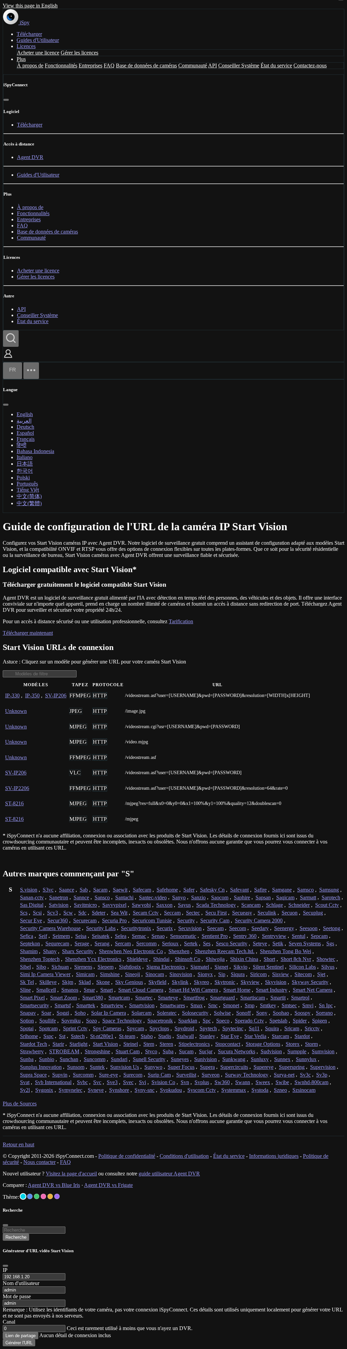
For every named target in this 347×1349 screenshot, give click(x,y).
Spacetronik (160, 1021)
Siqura (238, 974)
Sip (221, 974)
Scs (23, 913)
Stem (148, 1044)
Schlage (274, 905)
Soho (80, 1013)
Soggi (63, 1013)
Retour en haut (18, 1144)
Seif (43, 936)
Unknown (16, 711)
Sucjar (205, 1051)
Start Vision (105, 1044)
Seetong (331, 928)
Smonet (231, 1005)
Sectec (193, 913)
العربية (24, 421)
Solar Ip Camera (108, 1013)
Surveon (211, 1075)
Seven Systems (305, 943)
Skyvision (275, 982)
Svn (185, 1082)
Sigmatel (199, 967)
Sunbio (46, 1059)
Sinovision (180, 974)
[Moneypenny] (43, 1196)
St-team (127, 1036)
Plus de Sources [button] (20, 1103)
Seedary (260, 928)
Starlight (78, 1044)
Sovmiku (71, 1021)
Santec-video (153, 897)
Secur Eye (31, 920)
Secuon (290, 913)
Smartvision (142, 1005)
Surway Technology (246, 1075)
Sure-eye (108, 1075)
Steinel (130, 1044)
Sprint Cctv (75, 1028)
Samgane (282, 890)
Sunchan (69, 1059)
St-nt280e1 (102, 1036)
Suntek (97, 1067)
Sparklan (187, 1021)
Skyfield (157, 982)
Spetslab (278, 1021)
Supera (207, 1067)
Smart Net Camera (312, 990)
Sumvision (323, 1051)
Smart (106, 990)
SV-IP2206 (17, 788)
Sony (261, 1013)
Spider (300, 1021)
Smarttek (85, 1005)
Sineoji (132, 974)
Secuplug (313, 913)
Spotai (27, 1028)
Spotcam (48, 1028)
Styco (151, 1051)
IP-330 (12, 695)
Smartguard (222, 997)
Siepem (106, 967)
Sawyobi (141, 905)
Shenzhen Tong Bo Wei (285, 951)
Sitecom (303, 974)
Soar (46, 1013)
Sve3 (112, 1082)
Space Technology (122, 1021)
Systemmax (233, 1090)
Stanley (207, 1036)
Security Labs (101, 928)
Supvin (59, 1075)
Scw (68, 913)
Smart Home (236, 990)
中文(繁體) (29, 503)
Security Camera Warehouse (50, 928)
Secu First (216, 913)
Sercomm (146, 943)
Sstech (78, 1036)
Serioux (170, 943)
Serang (102, 943)
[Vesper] (57, 1196)
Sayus (184, 905)
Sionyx (205, 974)
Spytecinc (232, 1028)
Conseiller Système (238, 65)
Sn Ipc (326, 1005)
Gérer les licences (79, 52)
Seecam (215, 928)
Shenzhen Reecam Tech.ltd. (224, 951)
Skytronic (225, 982)
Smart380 (92, 997)
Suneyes (180, 1059)
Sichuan (60, 967)
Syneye (96, 1090)
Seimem (61, 936)
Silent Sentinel (268, 967)
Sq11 (254, 1028)
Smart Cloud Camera (140, 990)
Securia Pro (114, 920)
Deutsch (25, 427)
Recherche (15, 1237)
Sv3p (321, 1075)
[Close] (5, 1266)
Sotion (27, 1021)
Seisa (80, 936)
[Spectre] (23, 1196)
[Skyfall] (36, 1196)
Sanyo (179, 897)
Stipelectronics (194, 1044)
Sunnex (282, 1059)
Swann (242, 1082)
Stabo (147, 1036)
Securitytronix (136, 928)
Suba (168, 1051)
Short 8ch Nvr (296, 959)
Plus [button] (21, 59)
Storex (293, 1044)
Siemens (83, 967)
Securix (165, 928)
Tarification (181, 621)
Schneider (299, 905)
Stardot (302, 1036)
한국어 (25, 471)
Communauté (192, 65)
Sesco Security (231, 943)
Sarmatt (308, 897)
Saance (66, 890)
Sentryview (274, 936)
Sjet (321, 974)
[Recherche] (11, 338)
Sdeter (98, 913)
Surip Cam (159, 1075)
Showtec (326, 959)
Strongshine (97, 1051)
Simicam (85, 974)
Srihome (29, 1036)
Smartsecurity (34, 1005)
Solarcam (141, 1013)
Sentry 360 (245, 936)
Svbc (82, 1082)
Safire (260, 890)
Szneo (280, 1090)
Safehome (167, 890)
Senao (158, 936)
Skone (103, 982)
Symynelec (70, 1090)
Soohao (281, 1013)
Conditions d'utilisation (184, 1156)
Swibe (282, 1082)
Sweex (263, 1082)
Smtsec (289, 1005)
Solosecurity (195, 1013)
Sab (84, 890)
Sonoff (243, 1013)
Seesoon (309, 928)
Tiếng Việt (28, 490)
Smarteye (168, 997)
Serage (82, 943)
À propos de (30, 65)
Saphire (242, 897)
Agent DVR (30, 157)
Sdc (82, 913)
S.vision (28, 890)
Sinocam (154, 974)
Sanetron (58, 897)
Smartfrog (194, 997)
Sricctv (312, 1028)
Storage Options (263, 1044)
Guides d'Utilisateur (38, 40)
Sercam (123, 943)
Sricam (291, 1028)
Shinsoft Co (187, 959)
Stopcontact (227, 1044)
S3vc (48, 890)
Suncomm (94, 1059)
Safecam (142, 890)
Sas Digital (31, 905)
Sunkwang (233, 1059)
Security (186, 920)
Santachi (124, 897)
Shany (50, 951)
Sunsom (75, 1067)
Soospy (302, 1013)
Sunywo (153, 1067)
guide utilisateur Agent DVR (169, 1173)
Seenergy (284, 928)
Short (269, 959)
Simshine (110, 974)
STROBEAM (64, 1051)
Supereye (263, 1067)
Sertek (191, 943)
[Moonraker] (30, 1196)
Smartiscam (252, 997)
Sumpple (296, 1051)
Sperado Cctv (249, 1021)
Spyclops (159, 1028)
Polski (23, 477)
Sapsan (263, 897)
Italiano (25, 457)
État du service (276, 65)
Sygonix (44, 1090)
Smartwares (172, 1005)
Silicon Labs (302, 967)
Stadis (164, 1036)
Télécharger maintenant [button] (28, 633)
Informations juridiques (274, 1156)
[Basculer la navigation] (31, 370)
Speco (222, 1021)
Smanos (69, 990)
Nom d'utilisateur (21, 1283)
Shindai (161, 959)
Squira (272, 1028)
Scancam (251, 905)
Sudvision (271, 1051)
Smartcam (119, 997)
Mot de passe (17, 1296)
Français (26, 439)
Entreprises (90, 65)
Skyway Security (310, 982)
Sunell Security (149, 1059)
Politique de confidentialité (126, 1156)
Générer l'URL (19, 1342)
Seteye (260, 943)
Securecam (85, 920)
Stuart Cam (128, 1051)
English (25, 414)
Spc (207, 1021)
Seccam (172, 913)
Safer (189, 890)
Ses (206, 943)
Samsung (329, 890)
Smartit (278, 997)
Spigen (319, 1021)
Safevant (239, 890)
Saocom (219, 897)
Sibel (25, 967)
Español (25, 433)
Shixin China (244, 959)
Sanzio (198, 897)
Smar (89, 990)
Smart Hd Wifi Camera (193, 990)
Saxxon (164, 905)
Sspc (48, 1036)
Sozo (91, 1021)
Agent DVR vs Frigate (108, 1185)
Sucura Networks (236, 1051)
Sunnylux (306, 1059)
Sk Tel (27, 982)
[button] (8, 358)
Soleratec (167, 1013)
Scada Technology (216, 905)
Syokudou (171, 1090)
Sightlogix (130, 967)
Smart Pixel (32, 997)
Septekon (30, 943)
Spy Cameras (107, 1028)
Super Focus (181, 1067)
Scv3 (52, 913)
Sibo (41, 967)
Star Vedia (255, 1036)
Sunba (27, 1059)
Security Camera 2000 (259, 920)
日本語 (25, 464)
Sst (62, 1036)
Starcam (280, 1036)
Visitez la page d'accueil (71, 1173)
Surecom (132, 1075)
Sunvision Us (124, 1067)
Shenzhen (178, 951)
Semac (139, 936)
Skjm (67, 982)
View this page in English (30, 5)
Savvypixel (114, 905)
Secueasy (242, 913)
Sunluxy (260, 1059)
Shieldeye (137, 959)
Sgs (330, 943)
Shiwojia (215, 959)
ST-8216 (14, 803)
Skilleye (48, 982)
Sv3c (305, 1075)
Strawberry (32, 1051)
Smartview (112, 1005)
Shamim (29, 951)
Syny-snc (145, 1090)
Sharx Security (78, 951)
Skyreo (201, 982)
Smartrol (300, 997)
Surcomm (83, 1075)
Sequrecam (57, 943)
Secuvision (190, 928)
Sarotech (331, 897)
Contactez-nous (310, 65)
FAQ (109, 65)
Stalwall (185, 1036)
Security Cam (214, 920)
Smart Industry (271, 990)
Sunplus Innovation (41, 1067)
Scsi (37, 913)
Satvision (58, 905)
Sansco (102, 897)
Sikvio (240, 967)
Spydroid (184, 1028)
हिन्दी (21, 445)
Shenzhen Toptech (40, 959)
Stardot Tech (33, 1044)
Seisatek (100, 936)
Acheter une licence (38, 52)
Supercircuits (234, 1067)
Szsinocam (303, 1090)
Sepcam (319, 936)
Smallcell (46, 990)
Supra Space (33, 1075)
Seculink (267, 913)
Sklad (85, 982)
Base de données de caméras (146, 65)
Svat (24, 1082)
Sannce (81, 897)
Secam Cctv (146, 913)
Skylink (180, 982)
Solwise (222, 1013)
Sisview (280, 974)
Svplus (202, 1082)
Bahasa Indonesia (35, 451)
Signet (221, 967)
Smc (213, 1005)
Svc (97, 1082)
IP (5, 1270)
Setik (277, 943)
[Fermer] (6, 100)
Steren (166, 1044)
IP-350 (32, 695)
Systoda (259, 1090)
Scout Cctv (327, 905)
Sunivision (205, 1059)
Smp (249, 1005)
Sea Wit (119, 913)
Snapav (28, 1013)
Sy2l (25, 1090)
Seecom (237, 928)
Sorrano (324, 1013)
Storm (311, 1044)
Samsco (305, 890)
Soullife (47, 1021)
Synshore (119, 1090)
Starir (58, 1044)
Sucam (186, 1051)
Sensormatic (183, 936)
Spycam (135, 1028)
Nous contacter (39, 1162)
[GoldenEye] (50, 1196)
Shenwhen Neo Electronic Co (131, 951)
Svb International (53, 1082)
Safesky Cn (212, 890)
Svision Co (163, 1082)
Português (27, 484)
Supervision (322, 1067)
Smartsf (63, 1005)
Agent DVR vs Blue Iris (54, 1185)
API (212, 65)
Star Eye (230, 1036)
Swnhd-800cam (311, 1082)
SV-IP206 (55, 695)
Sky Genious (129, 982)
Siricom (258, 974)
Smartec (143, 997)
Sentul (298, 936)
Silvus (327, 967)
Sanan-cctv (32, 897)
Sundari (119, 1059)
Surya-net (284, 1075)
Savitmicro (85, 905)
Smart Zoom (63, 997)
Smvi (307, 1005)
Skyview (250, 982)
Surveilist (186, 1075)
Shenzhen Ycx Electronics (93, 959)
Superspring (292, 1067)
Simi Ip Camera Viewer (45, 974)
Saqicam (285, 897)
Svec (128, 1082)
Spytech (208, 1028)
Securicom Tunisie (152, 920)
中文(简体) (29, 496)
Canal (9, 1322)
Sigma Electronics (165, 967)
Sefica (26, 936)
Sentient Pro (215, 936)
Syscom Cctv (201, 1090)
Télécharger (29, 34)
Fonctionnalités (61, 65)
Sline (25, 990)
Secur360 (57, 920)
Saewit (120, 890)
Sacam (100, 890)
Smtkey (268, 1005)
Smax (196, 1005)
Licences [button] (26, 46)
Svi (142, 1082)
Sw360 (222, 1082)
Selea (120, 936)
